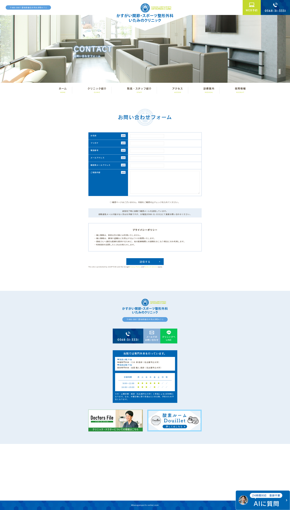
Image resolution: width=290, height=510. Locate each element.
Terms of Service (150, 267)
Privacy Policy (135, 267)
